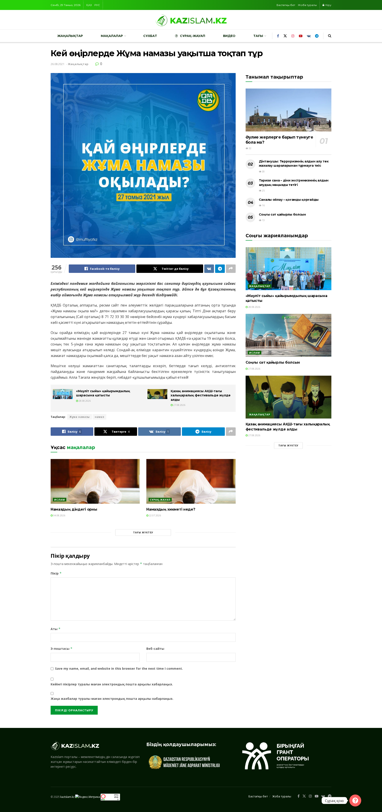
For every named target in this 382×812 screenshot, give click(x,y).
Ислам (59, 499)
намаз (99, 417)
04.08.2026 (59, 515)
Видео (229, 36)
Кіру (328, 5)
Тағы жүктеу (143, 532)
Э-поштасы (62, 648)
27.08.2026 (179, 405)
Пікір (56, 573)
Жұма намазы (79, 417)
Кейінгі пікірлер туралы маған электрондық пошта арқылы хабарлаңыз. (112, 684)
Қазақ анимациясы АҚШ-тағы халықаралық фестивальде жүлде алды (201, 395)
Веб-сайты (155, 648)
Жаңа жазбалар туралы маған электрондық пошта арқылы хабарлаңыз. (112, 698)
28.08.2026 (84, 400)
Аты (56, 629)
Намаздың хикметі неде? (170, 509)
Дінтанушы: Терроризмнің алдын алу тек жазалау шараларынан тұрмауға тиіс (294, 163)
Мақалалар (112, 36)
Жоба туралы (307, 5)
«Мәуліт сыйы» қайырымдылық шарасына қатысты (103, 393)
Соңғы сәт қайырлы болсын (282, 214)
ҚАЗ (89, 5)
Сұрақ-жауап (192, 36)
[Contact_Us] (355, 800)
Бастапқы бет (286, 5)
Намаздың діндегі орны (74, 509)
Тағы (258, 36)
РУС (97, 5)
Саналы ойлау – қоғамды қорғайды (289, 200)
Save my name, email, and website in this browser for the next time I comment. (119, 668)
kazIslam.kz (67, 796)
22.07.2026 (154, 515)
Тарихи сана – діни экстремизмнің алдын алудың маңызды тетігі (294, 182)
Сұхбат (150, 36)
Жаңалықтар (70, 36)
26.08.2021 (57, 64)
